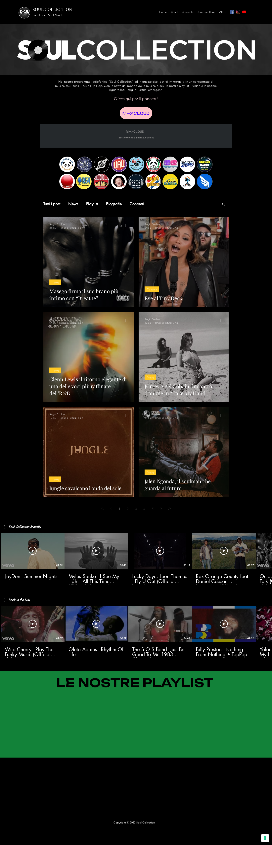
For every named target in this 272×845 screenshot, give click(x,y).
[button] (223, 204)
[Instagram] (238, 12)
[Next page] (161, 508)
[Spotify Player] (38, 768)
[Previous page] (110, 508)
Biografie (114, 203)
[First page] (102, 508)
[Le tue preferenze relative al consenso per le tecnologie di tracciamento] (265, 838)
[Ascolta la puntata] (136, 113)
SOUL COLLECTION (52, 9)
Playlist (92, 203)
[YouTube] (244, 12)
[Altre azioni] (127, 226)
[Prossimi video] (266, 550)
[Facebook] (232, 12)
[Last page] (169, 508)
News (73, 203)
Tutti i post (51, 203)
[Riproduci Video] (33, 551)
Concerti (137, 203)
